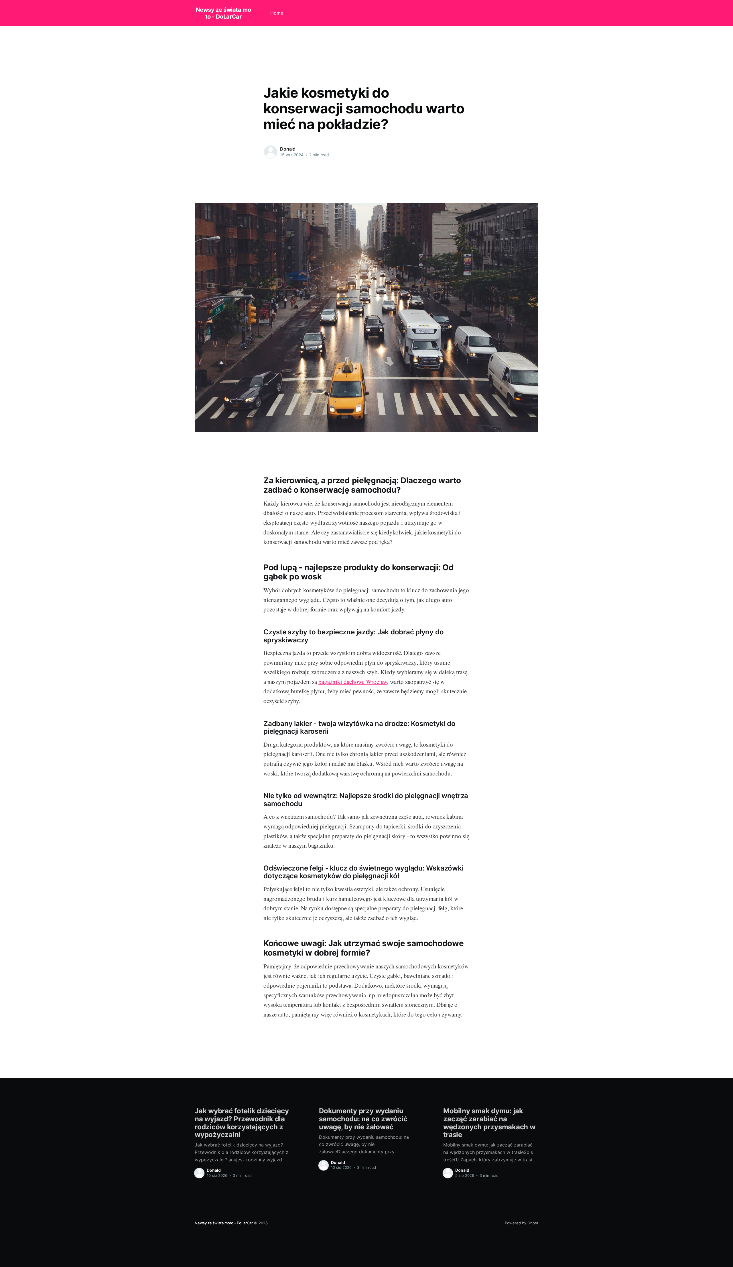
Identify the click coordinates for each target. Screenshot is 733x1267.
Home (276, 13)
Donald (287, 149)
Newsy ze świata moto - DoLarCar (223, 13)
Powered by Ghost (521, 1223)
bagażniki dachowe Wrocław (352, 682)
